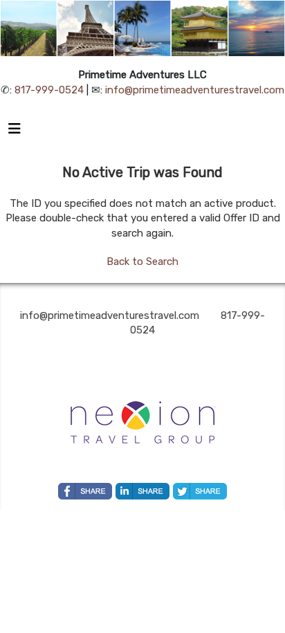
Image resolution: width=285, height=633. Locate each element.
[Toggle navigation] (14, 132)
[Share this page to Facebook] (85, 491)
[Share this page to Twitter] (200, 491)
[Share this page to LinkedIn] (142, 491)
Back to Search (142, 261)
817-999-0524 (49, 90)
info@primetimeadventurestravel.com (194, 90)
